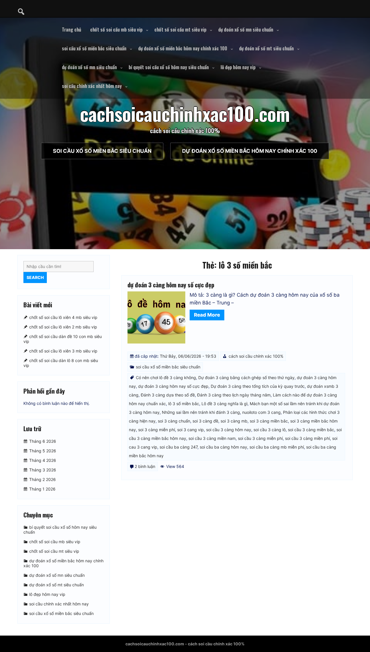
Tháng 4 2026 (42, 460)
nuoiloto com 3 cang (261, 412)
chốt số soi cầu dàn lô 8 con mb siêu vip (60, 363)
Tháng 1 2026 (42, 488)
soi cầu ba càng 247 (178, 447)
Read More (207, 315)
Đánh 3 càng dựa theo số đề (168, 394)
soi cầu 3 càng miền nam (212, 438)
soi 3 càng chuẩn (174, 420)
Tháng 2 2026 (42, 479)
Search (35, 277)
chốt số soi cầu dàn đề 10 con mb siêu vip (62, 339)
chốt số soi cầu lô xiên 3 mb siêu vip (63, 350)
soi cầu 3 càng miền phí (307, 438)
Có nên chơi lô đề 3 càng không (166, 377)
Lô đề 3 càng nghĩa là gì (224, 403)
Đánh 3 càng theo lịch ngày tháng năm (234, 394)
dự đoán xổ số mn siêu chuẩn (245, 29)
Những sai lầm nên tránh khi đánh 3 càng (201, 412)
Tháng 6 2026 (42, 441)
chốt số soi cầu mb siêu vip (116, 29)
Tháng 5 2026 (42, 450)
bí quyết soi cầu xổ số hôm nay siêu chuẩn (169, 67)
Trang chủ (71, 29)
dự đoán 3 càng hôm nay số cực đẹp (170, 284)
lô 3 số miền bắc (183, 403)
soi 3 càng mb (234, 420)
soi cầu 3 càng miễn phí (260, 438)
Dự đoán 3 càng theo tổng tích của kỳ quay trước (258, 386)
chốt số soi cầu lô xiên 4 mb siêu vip (63, 317)
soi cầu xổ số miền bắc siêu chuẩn (94, 48)
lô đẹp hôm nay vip (238, 67)
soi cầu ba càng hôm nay (223, 447)
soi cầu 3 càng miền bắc (311, 429)
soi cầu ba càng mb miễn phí (276, 447)
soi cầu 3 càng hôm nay (228, 429)
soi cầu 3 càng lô (270, 429)
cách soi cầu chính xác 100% (256, 356)
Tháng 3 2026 (42, 469)
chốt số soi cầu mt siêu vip (180, 29)
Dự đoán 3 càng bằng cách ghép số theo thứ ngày (246, 377)
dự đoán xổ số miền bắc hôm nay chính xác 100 (182, 48)
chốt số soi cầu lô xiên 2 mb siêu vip (63, 326)
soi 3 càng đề (205, 420)
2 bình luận (145, 466)
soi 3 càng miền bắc (269, 420)
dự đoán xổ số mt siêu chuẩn (266, 48)
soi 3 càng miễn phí (156, 429)
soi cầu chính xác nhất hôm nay (92, 85)
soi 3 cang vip (190, 429)
